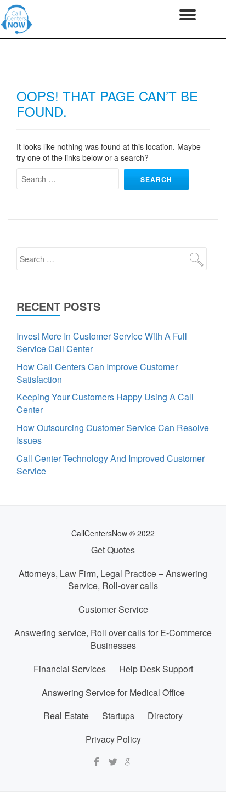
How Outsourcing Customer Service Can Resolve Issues (112, 433)
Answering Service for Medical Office (113, 692)
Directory (165, 715)
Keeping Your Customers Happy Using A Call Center (105, 403)
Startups (118, 715)
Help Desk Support (156, 669)
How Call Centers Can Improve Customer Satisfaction (97, 373)
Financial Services (69, 669)
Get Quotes (113, 550)
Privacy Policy (113, 739)
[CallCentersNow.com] (18, 19)
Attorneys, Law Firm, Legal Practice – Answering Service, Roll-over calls (113, 579)
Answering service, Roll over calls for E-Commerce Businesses (113, 639)
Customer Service (113, 609)
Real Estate (66, 715)
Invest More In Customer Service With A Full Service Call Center (101, 342)
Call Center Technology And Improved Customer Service (110, 464)
